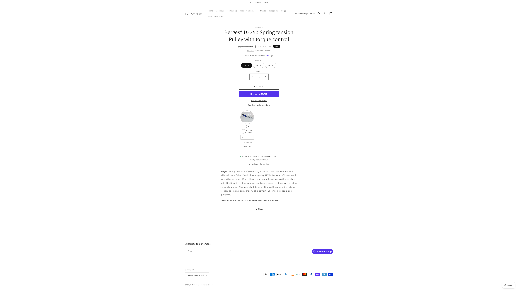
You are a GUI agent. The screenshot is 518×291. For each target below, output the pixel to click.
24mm (258, 65)
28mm (270, 65)
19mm (246, 65)
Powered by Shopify (206, 285)
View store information (259, 164)
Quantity (259, 71)
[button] (248, 11)
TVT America (194, 285)
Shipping (250, 50)
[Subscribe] (230, 251)
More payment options (259, 100)
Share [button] (260, 209)
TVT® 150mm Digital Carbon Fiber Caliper (247, 132)
